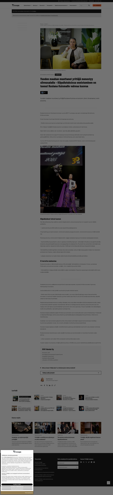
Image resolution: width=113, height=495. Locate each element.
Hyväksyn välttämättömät (17, 486)
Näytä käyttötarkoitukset (17, 489)
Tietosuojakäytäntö (29, 492)
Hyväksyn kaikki (17, 484)
